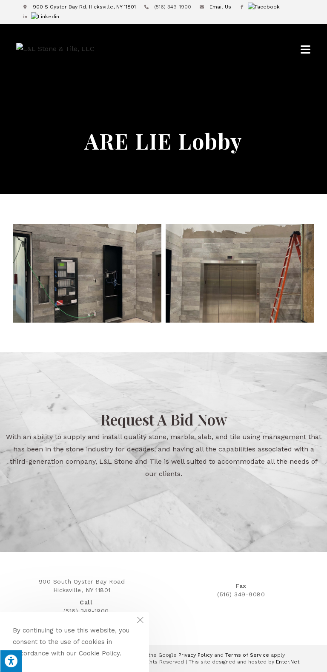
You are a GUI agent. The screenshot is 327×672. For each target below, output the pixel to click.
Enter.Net (287, 662)
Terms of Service (247, 655)
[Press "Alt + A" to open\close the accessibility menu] (11, 661)
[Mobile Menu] (306, 49)
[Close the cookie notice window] (140, 621)
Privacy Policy (195, 655)
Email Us (219, 7)
